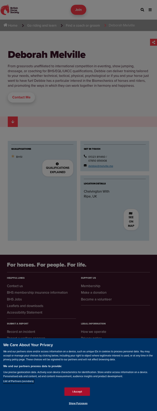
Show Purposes (78, 403)
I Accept (77, 392)
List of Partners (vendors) (18, 381)
